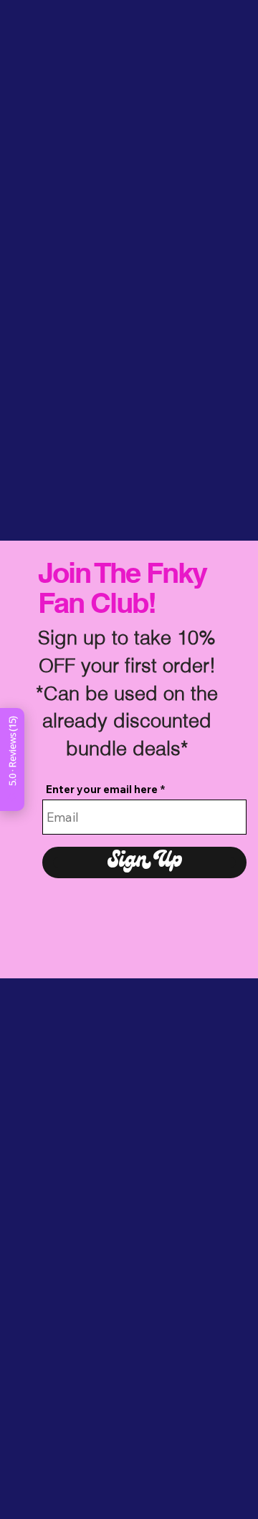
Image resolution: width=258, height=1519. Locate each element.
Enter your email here (102, 789)
